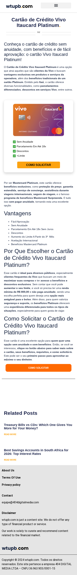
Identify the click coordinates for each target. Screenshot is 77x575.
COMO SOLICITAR (38, 164)
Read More (10, 434)
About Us (8, 470)
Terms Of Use (11, 477)
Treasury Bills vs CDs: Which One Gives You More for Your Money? (38, 426)
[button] (56, 5)
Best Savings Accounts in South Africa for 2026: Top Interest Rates (36, 452)
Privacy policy (11, 484)
